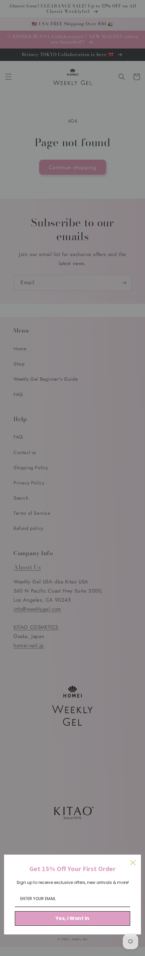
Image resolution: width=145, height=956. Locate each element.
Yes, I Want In (72, 918)
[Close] (133, 863)
